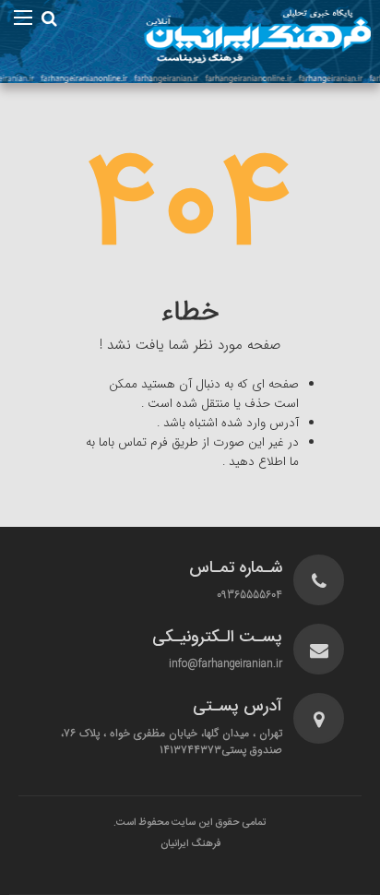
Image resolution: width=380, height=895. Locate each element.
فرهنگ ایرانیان (190, 844)
